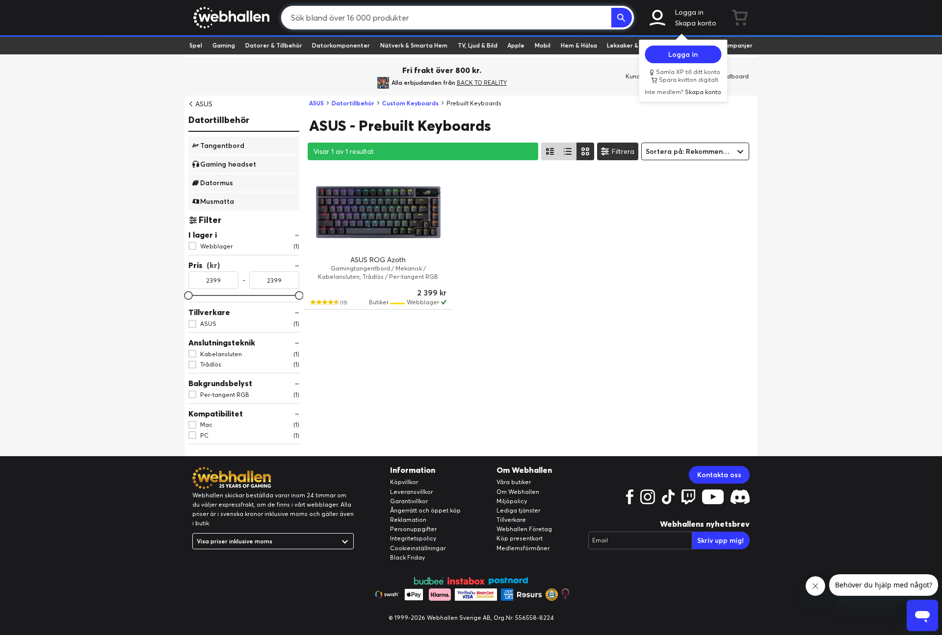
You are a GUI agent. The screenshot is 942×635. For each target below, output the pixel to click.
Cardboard (733, 76)
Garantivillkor (409, 501)
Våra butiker (514, 482)
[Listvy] (550, 151)
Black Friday (407, 557)
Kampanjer (736, 45)
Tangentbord (222, 145)
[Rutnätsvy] (585, 151)
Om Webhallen (518, 491)
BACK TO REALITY (482, 82)
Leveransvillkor (411, 491)
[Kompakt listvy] (567, 151)
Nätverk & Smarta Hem (413, 45)
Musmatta (217, 200)
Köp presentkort (520, 538)
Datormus (216, 182)
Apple (515, 45)
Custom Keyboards (410, 103)
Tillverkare (511, 519)
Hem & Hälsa (579, 45)
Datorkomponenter (341, 45)
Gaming (223, 45)
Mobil (542, 45)
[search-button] (621, 17)
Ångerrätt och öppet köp (425, 510)
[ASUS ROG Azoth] (378, 212)
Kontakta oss (719, 474)
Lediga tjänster (518, 510)
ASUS (203, 103)
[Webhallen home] (229, 17)
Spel (195, 45)
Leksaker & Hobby (632, 45)
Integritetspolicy (413, 538)
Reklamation (408, 519)
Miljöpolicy (512, 501)
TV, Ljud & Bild (477, 45)
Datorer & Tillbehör (273, 45)
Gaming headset (228, 163)
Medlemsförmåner (523, 548)
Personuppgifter (413, 529)
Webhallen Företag (524, 529)
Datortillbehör (218, 119)
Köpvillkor (404, 482)
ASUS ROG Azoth (378, 259)
